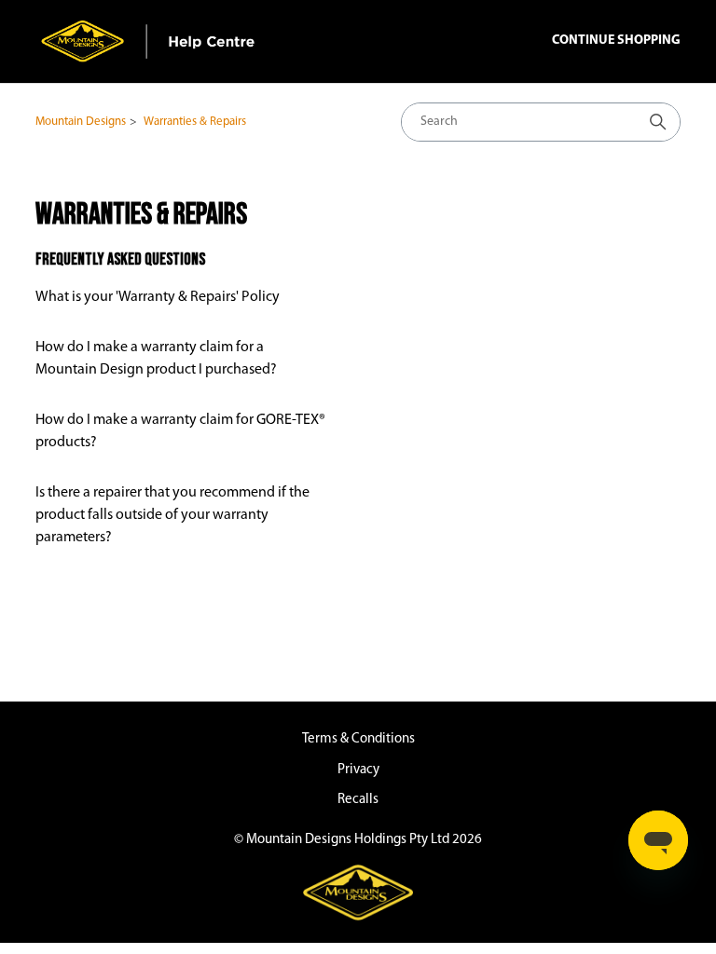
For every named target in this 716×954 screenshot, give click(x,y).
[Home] (148, 41)
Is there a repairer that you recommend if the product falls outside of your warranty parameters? (172, 515)
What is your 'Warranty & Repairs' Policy (157, 297)
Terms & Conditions (358, 739)
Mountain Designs (80, 122)
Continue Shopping (616, 41)
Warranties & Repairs (195, 122)
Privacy (358, 770)
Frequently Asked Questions (120, 259)
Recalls (358, 800)
